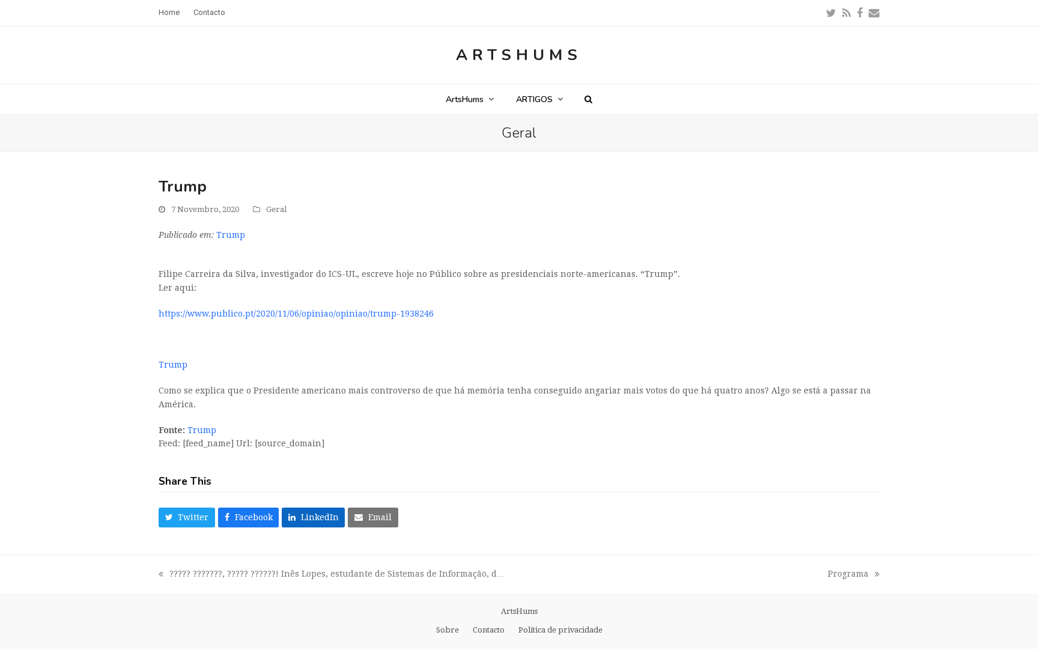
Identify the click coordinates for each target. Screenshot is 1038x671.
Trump (230, 235)
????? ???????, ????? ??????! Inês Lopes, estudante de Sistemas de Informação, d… (332, 575)
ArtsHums (519, 54)
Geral (276, 209)
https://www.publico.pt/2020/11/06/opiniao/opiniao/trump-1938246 (296, 313)
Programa (848, 575)
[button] (588, 99)
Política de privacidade (560, 629)
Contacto (489, 629)
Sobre (447, 629)
